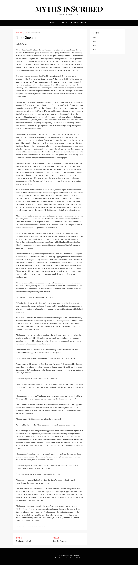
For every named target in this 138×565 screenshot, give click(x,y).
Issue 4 (95, 49)
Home (52, 23)
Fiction (35, 526)
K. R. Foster (41, 526)
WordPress (79, 558)
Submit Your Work (78, 23)
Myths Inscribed (69, 9)
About (62, 23)
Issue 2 (95, 41)
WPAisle (67, 558)
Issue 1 (24, 526)
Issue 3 (95, 45)
